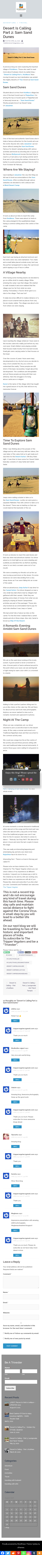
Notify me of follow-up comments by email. (22, 1333)
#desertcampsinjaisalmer (15, 966)
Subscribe (10, 1388)
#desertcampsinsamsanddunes (17, 973)
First (6, 1374)
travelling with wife (11, 1484)
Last (23, 1374)
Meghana (14, 1213)
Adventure (9, 23)
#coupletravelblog (26, 955)
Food (7, 1469)
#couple (9, 955)
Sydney (35, 1544)
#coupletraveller (13, 959)
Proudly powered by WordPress (13, 1544)
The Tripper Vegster (10, 887)
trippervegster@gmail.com (13, 43)
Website (6, 1313)
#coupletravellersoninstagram (18, 962)
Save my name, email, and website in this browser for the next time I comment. (19, 1327)
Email (5, 1303)
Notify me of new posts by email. (17, 1338)
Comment (7, 1274)
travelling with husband (13, 1480)
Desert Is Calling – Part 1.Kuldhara (11, 985)
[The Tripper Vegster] (21, 7)
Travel (23, 23)
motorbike (8, 1473)
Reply (15, 1020)
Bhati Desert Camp (12, 185)
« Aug (7, 1527)
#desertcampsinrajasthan (16, 970)
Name (6, 1292)
